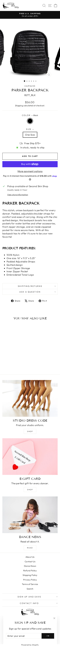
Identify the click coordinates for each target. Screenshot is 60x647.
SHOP (30, 490)
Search (30, 588)
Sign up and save (29, 596)
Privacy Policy (30, 579)
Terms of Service (30, 584)
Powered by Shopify (30, 645)
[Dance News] (30, 514)
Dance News (30, 566)
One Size (30, 134)
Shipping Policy (30, 575)
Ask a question (29, 292)
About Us (30, 557)
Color (30, 115)
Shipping (19, 105)
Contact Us (30, 561)
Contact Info (29, 603)
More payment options (30, 171)
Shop (30, 431)
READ (30, 548)
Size (30, 129)
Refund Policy (30, 570)
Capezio (30, 86)
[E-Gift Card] (30, 456)
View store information (17, 194)
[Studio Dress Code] (30, 398)
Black (30, 121)
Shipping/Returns (30, 286)
